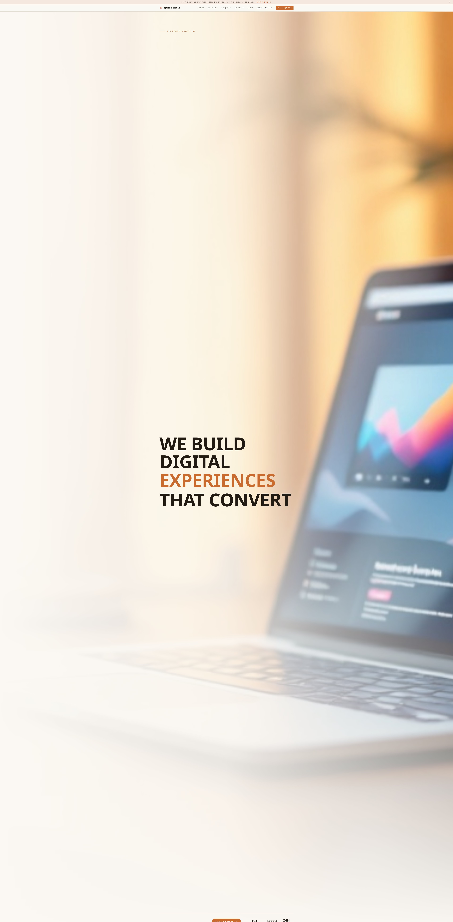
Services (213, 8)
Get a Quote (264, 2)
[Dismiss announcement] (449, 2)
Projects (226, 8)
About (201, 8)
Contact (239, 8)
